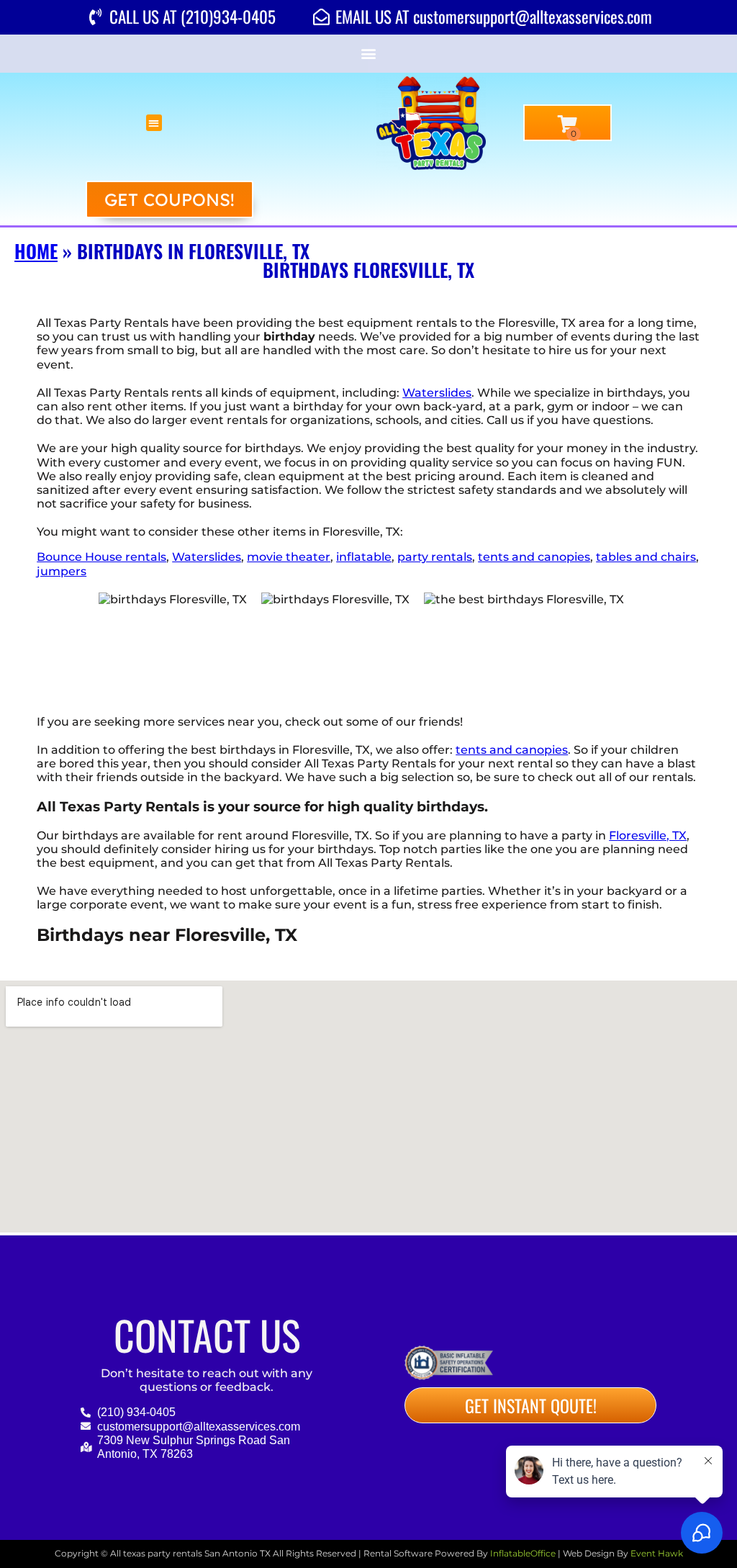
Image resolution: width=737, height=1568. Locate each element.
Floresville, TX (648, 835)
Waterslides (436, 393)
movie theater (288, 557)
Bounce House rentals (101, 557)
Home (36, 251)
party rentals (434, 557)
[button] (369, 54)
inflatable (364, 557)
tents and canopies (534, 557)
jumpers (61, 571)
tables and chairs (646, 557)
